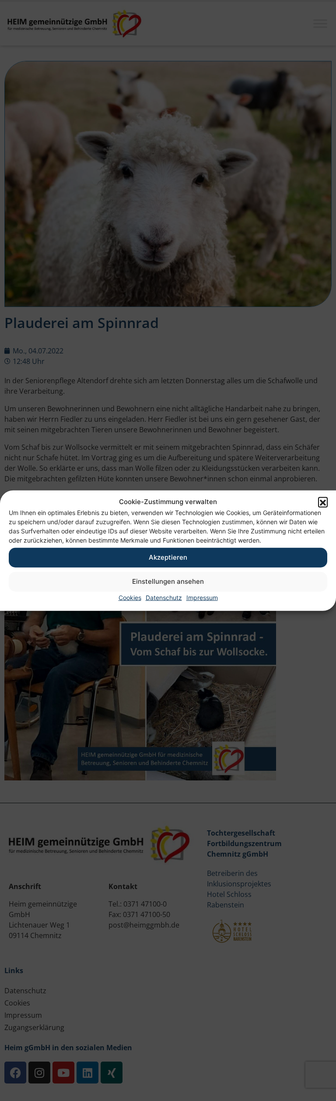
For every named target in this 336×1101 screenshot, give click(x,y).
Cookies (130, 597)
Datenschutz (164, 597)
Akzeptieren (168, 557)
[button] (322, 502)
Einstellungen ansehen (168, 581)
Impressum (202, 597)
